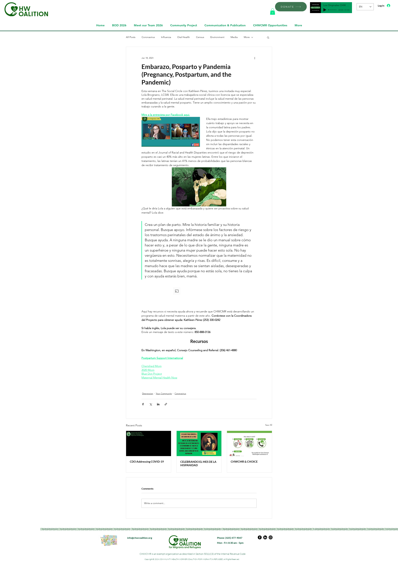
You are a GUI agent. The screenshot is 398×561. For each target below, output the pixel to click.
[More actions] (255, 58)
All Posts (130, 37)
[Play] (324, 9)
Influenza (166, 37)
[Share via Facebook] (142, 404)
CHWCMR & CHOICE (244, 461)
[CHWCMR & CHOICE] (249, 443)
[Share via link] (165, 404)
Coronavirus (148, 37)
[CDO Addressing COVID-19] (148, 443)
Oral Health (183, 37)
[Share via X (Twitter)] (150, 404)
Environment (217, 37)
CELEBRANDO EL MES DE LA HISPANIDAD (198, 463)
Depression (147, 393)
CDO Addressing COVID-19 (147, 461)
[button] (272, 11)
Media (234, 37)
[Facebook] (260, 537)
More (247, 37)
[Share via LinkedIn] (158, 404)
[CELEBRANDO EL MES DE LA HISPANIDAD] (199, 443)
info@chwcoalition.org (139, 537)
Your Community (164, 393)
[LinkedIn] (265, 537)
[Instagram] (271, 537)
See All (268, 425)
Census (200, 37)
